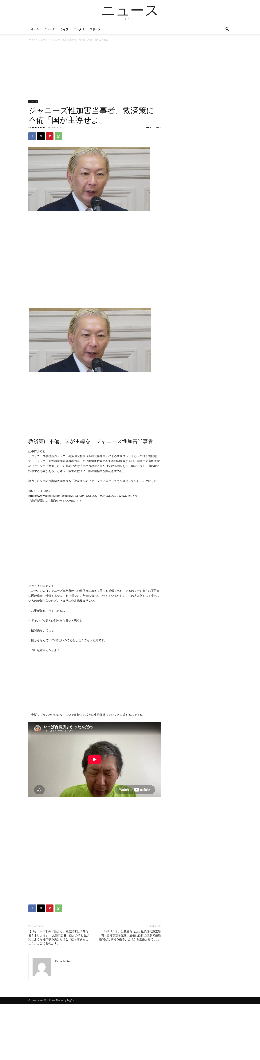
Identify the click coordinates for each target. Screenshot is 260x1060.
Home (31, 39)
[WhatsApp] (58, 136)
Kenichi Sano (38, 127)
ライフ (64, 29)
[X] (41, 136)
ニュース (49, 29)
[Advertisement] (94, 71)
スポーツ (95, 29)
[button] (227, 29)
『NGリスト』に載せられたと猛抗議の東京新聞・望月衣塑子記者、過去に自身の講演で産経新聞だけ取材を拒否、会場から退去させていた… (130, 935)
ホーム (35, 29)
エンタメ (79, 29)
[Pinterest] (49, 136)
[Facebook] (32, 136)
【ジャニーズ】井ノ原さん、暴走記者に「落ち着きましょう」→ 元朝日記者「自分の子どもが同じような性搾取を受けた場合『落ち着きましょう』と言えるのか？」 (58, 937)
